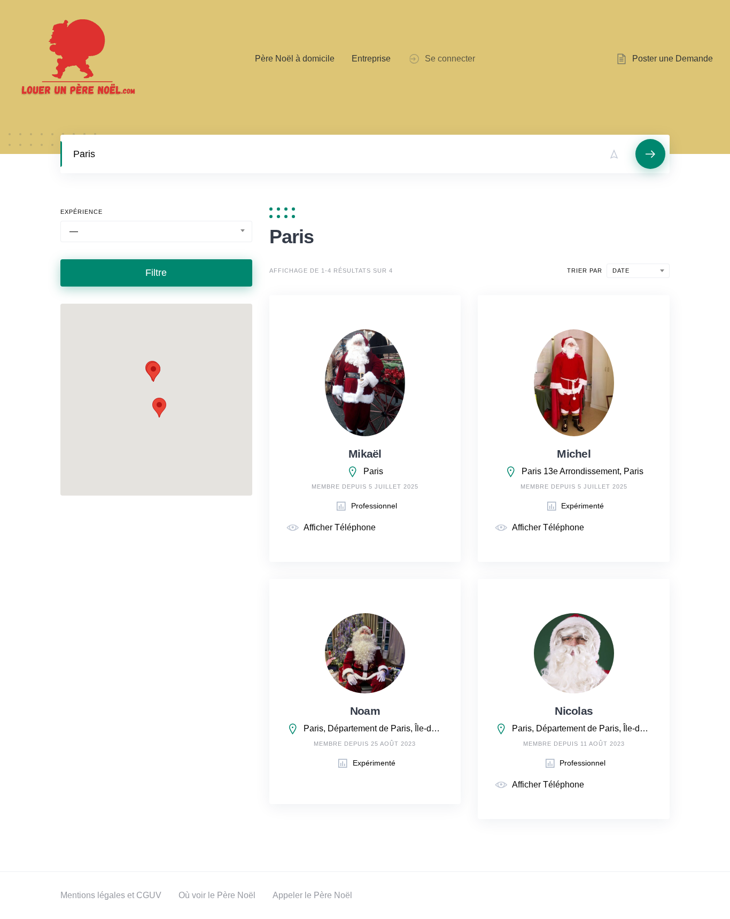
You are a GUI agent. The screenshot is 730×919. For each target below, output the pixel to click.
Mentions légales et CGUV (110, 895)
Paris (373, 471)
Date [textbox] (621, 270)
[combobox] (156, 231)
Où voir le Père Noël (216, 895)
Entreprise (371, 58)
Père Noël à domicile (295, 58)
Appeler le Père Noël (312, 895)
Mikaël (365, 453)
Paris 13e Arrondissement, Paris (582, 471)
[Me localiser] (614, 154)
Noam (365, 711)
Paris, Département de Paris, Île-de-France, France (374, 728)
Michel (574, 453)
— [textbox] (73, 231)
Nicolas (574, 711)
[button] (159, 408)
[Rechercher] (650, 154)
